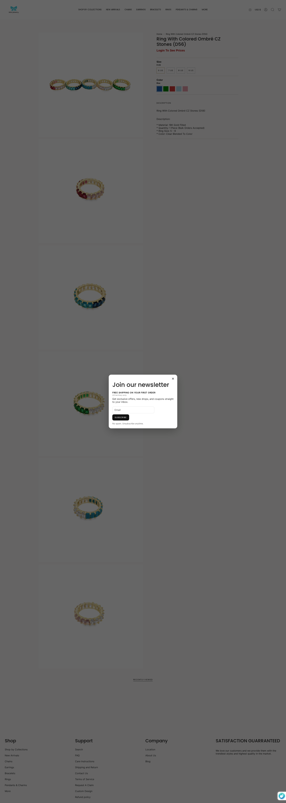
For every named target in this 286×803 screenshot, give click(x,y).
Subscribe (121, 417)
